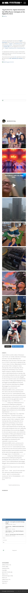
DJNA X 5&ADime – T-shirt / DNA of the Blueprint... (15, 531)
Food (3, 570)
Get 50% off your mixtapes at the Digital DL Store (13, 13)
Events (3, 566)
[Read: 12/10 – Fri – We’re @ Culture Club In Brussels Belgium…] (4, 535)
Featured (4, 568)
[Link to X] (19, 591)
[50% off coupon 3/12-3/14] (14, 62)
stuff (14, 43)
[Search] (21, 3)
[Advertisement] (14, 505)
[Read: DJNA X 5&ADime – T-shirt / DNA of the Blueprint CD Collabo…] (4, 532)
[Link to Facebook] (21, 591)
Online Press (5, 579)
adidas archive (5, 564)
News (3, 577)
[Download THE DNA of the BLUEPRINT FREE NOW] (14, 550)
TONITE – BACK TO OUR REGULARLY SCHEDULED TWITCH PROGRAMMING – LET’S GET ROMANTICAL (13, 476)
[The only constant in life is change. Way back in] (14, 161)
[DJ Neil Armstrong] (11, 3)
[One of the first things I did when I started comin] (14, 185)
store (15, 57)
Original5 (11, 43)
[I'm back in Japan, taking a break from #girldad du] (14, 234)
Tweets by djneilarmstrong (14, 485)
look (19, 51)
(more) (3, 479)
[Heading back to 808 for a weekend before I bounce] (14, 283)
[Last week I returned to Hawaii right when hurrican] (14, 210)
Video (3, 583)
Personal (4, 581)
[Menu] (24, 3)
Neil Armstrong (5, 575)
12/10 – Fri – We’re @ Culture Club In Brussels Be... (15, 534)
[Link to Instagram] (23, 591)
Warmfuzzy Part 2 (19, 43)
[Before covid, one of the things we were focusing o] (14, 332)
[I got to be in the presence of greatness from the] (14, 308)
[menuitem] (21, 3)
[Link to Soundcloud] (25, 591)
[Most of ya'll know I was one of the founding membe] (14, 136)
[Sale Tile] (14, 16)
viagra (24, 43)
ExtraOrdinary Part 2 (8, 45)
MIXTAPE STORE (6, 572)
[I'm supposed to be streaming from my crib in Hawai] (14, 259)
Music (3, 574)
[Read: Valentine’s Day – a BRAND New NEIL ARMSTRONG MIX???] (4, 527)
